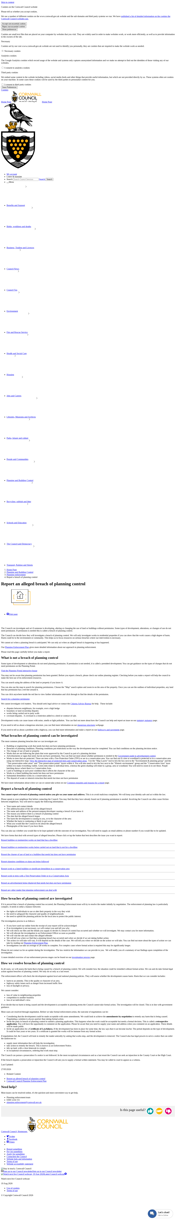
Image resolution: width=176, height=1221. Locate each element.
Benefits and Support (16, 205)
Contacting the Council (17, 1156)
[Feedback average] (159, 1111)
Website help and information (19, 1159)
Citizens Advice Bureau (81, 703)
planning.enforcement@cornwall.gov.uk (24, 1102)
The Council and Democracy (19, 544)
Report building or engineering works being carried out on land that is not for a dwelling (39, 847)
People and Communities (17, 459)
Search (10, 179)
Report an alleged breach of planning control (26, 1078)
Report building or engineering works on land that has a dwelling (29, 840)
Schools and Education (17, 523)
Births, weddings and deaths (19, 226)
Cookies (4, 90)
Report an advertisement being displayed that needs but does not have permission (36, 883)
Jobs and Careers (14, 396)
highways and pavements (108, 730)
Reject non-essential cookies (13, 27)
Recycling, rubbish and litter (19, 501)
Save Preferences (9, 87)
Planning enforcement (16, 574)
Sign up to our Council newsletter (32, 1171)
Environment (12, 311)
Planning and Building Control (20, 480)
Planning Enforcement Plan (17, 647)
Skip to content (7, 2)
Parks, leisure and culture (17, 438)
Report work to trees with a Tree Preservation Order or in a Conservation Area (35, 876)
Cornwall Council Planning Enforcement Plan (26, 1081)
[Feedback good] (150, 1111)
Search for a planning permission (15, 699)
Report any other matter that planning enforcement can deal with (29, 890)
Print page (13, 614)
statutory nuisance (144, 720)
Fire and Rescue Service (17, 332)
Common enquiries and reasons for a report (85, 783)
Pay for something (14, 1151)
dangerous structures (86, 725)
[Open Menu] (8, 182)
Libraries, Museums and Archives (21, 417)
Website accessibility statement (20, 1164)
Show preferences (9, 29)
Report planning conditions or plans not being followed (25, 861)
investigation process (81, 957)
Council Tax (12, 290)
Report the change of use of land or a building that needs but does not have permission (38, 854)
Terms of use (12, 1161)
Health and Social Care (17, 353)
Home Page (12, 570)
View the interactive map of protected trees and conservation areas (58, 761)
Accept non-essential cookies (14, 24)
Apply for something (16, 1154)
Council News (13, 269)
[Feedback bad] (168, 1111)
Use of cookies (13, 1188)
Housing (10, 374)
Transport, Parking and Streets (20, 565)
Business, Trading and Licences (20, 247)
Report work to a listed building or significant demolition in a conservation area (35, 868)
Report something (14, 1149)
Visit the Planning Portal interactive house (19, 671)
